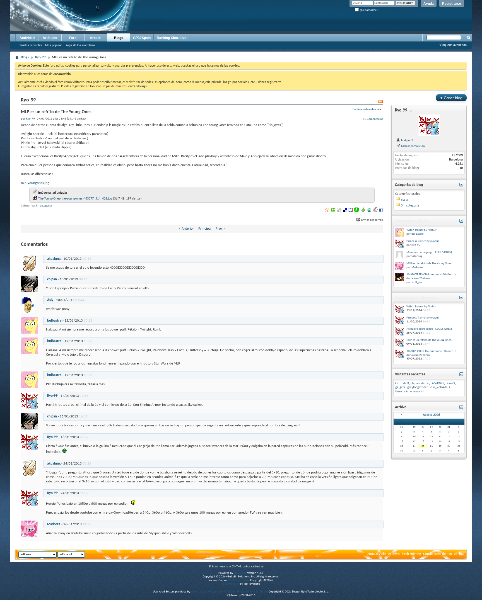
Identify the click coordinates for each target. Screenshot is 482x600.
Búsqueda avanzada (453, 45)
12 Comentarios (373, 119)
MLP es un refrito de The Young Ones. (429, 263)
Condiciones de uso (437, 554)
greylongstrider (417, 387)
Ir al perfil (407, 140)
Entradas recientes (29, 45)
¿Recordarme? (369, 9)
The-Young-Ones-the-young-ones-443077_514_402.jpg (75, 198)
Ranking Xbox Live (171, 38)
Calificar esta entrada (366, 109)
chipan (52, 279)
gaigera (400, 387)
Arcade (96, 38)
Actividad (27, 38)
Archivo (394, 554)
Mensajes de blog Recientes (416, 298)
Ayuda (428, 4)
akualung (54, 259)
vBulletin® (240, 573)
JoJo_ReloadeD (439, 387)
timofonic (401, 391)
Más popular (53, 45)
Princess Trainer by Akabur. (423, 241)
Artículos (50, 38)
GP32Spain (142, 38)
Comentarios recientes (412, 221)
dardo (425, 383)
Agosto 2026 (431, 415)
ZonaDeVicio (376, 554)
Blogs (118, 38)
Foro (72, 38)
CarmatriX (402, 383)
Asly (50, 300)
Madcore (54, 524)
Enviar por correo (372, 220)
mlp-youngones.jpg (35, 183)
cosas (405, 199)
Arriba (459, 554)
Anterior (188, 228)
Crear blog (451, 97)
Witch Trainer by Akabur (421, 230)
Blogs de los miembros (80, 45)
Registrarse (451, 4)
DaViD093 (437, 383)
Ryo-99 (40, 57)
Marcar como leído (413, 146)
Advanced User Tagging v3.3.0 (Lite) (213, 591)
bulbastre (54, 320)
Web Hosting (411, 554)
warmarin (416, 391)
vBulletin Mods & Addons (252, 591)
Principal (204, 228)
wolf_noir (417, 282)
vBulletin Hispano (239, 580)
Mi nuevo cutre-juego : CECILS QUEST (429, 252)
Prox (219, 228)
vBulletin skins (230, 584)
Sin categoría (43, 205)
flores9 (450, 383)
